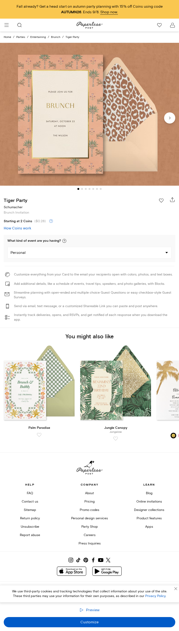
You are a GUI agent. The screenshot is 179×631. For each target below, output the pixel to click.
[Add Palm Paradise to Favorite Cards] (39, 435)
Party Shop (89, 527)
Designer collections (149, 510)
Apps (149, 527)
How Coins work (17, 228)
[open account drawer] (172, 25)
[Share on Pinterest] (86, 560)
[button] (64, 240)
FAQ (30, 493)
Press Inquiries (90, 543)
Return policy (30, 518)
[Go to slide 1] (78, 189)
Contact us (30, 501)
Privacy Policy (155, 596)
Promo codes (89, 510)
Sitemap (30, 510)
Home (7, 37)
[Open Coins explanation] (51, 221)
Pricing (89, 501)
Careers (90, 535)
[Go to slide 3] (86, 189)
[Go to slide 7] (101, 189)
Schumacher (13, 207)
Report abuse (30, 535)
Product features (149, 518)
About (89, 493)
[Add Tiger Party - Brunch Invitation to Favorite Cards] (161, 200)
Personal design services (89, 518)
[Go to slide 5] (93, 189)
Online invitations (149, 501)
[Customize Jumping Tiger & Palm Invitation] (89, 114)
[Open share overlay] (172, 199)
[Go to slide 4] (89, 189)
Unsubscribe (30, 527)
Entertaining (38, 37)
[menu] (6, 25)
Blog (149, 493)
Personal (18, 252)
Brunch (55, 37)
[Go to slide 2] (82, 189)
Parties (20, 37)
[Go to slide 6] (97, 189)
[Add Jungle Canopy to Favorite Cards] (115, 438)
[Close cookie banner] (176, 588)
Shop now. (109, 12)
